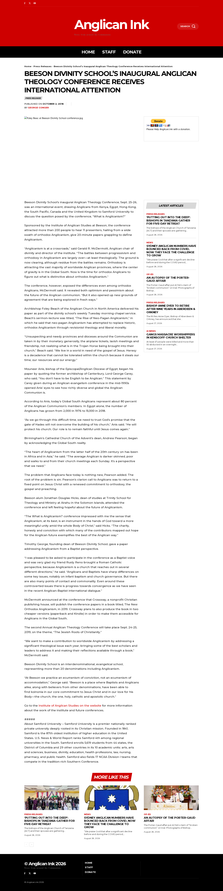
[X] (30, 3)
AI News (151, 331)
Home (27, 66)
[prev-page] (26, 844)
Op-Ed (149, 274)
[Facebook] (24, 3)
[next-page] (32, 844)
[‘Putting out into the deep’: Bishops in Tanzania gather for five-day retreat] (51, 797)
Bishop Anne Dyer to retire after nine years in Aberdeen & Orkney (170, 309)
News (149, 242)
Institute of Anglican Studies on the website (70, 705)
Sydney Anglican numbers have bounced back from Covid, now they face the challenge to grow (171, 250)
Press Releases (42, 66)
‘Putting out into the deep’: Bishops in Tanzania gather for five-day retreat (168, 220)
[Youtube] (35, 3)
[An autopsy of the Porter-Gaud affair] (171, 797)
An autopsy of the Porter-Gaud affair (168, 279)
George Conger (38, 107)
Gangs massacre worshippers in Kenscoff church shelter (170, 336)
